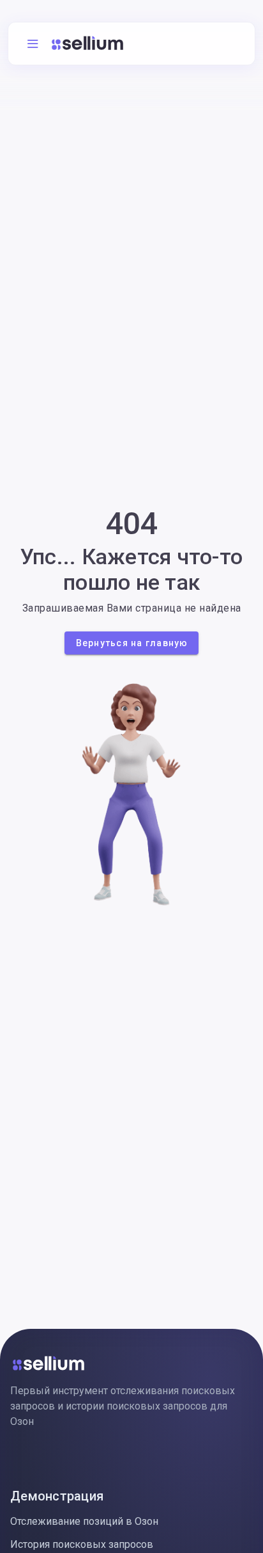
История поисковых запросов (81, 1544)
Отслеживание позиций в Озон (84, 1521)
